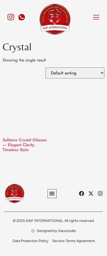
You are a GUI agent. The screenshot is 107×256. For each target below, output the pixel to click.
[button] (52, 193)
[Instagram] (11, 15)
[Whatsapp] (22, 15)
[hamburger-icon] (96, 18)
